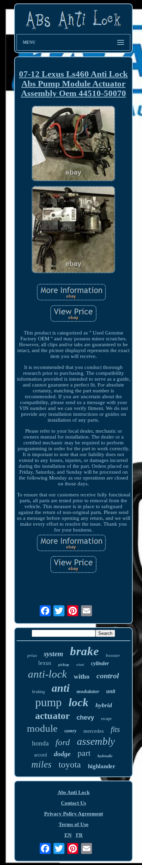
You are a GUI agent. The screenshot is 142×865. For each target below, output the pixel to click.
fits (115, 729)
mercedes (93, 731)
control (108, 675)
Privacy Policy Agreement (73, 813)
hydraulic (105, 756)
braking (38, 691)
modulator (88, 691)
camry (70, 730)
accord (40, 755)
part (84, 753)
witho (82, 676)
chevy (85, 717)
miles (41, 764)
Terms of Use (74, 824)
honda (40, 743)
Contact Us (73, 803)
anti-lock (47, 674)
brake (84, 651)
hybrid (103, 705)
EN (68, 835)
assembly (96, 741)
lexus (44, 663)
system (53, 654)
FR (79, 835)
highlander (101, 766)
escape (106, 718)
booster (113, 655)
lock (79, 702)
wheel (80, 665)
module (42, 728)
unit (110, 691)
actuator (52, 715)
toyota (70, 765)
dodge (62, 754)
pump (48, 702)
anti (61, 688)
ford (62, 742)
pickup (63, 664)
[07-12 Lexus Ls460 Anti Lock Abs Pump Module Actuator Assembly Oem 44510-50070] (73, 144)
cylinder (100, 663)
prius (32, 655)
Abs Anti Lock (74, 792)
